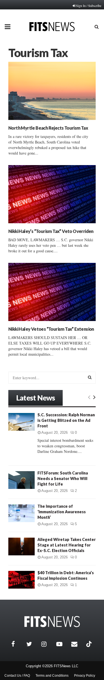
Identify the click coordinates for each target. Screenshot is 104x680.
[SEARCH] (90, 377)
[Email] (77, 644)
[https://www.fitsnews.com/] (52, 622)
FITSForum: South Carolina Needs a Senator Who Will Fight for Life (62, 478)
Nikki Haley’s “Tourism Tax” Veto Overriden (50, 231)
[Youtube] (62, 644)
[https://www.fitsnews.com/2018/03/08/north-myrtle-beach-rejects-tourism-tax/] (52, 91)
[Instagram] (47, 644)
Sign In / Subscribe (88, 5)
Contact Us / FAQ (17, 676)
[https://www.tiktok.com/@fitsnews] (89, 644)
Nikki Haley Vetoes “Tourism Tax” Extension (51, 329)
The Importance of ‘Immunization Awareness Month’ (61, 512)
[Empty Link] (89, 397)
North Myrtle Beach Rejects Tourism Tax (48, 127)
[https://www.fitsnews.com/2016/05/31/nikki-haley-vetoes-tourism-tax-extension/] (52, 292)
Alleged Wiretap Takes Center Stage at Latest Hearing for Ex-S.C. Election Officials (66, 545)
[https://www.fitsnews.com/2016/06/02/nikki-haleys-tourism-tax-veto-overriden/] (52, 194)
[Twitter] (32, 644)
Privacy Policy (84, 676)
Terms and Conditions (52, 676)
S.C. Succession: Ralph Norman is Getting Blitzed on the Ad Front (66, 420)
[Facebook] (17, 644)
